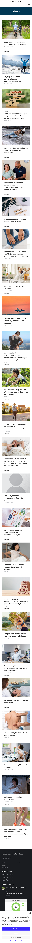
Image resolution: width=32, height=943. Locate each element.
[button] (29, 913)
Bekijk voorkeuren (16, 937)
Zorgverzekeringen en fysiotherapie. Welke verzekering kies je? (13, 532)
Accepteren (16, 928)
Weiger (16, 933)
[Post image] (3, 888)
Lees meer (6, 51)
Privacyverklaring (19, 940)
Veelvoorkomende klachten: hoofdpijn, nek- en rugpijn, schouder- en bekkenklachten (16, 254)
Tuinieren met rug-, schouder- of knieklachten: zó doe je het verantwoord (16, 392)
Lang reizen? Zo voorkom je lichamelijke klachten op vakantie (15, 320)
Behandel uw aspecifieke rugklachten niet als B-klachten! (14, 567)
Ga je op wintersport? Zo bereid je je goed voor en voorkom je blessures (14, 79)
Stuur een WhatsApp (17, 1)
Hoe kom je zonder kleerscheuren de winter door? (14, 498)
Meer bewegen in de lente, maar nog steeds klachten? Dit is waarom (15, 44)
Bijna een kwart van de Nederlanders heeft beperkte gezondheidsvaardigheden (16, 601)
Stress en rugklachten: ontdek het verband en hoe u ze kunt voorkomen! (15, 668)
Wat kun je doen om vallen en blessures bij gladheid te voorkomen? (16, 150)
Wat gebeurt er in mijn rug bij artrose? (14, 893)
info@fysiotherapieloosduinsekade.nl (10, 863)
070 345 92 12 (5, 867)
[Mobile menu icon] (28, 5)
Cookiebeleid (11, 940)
